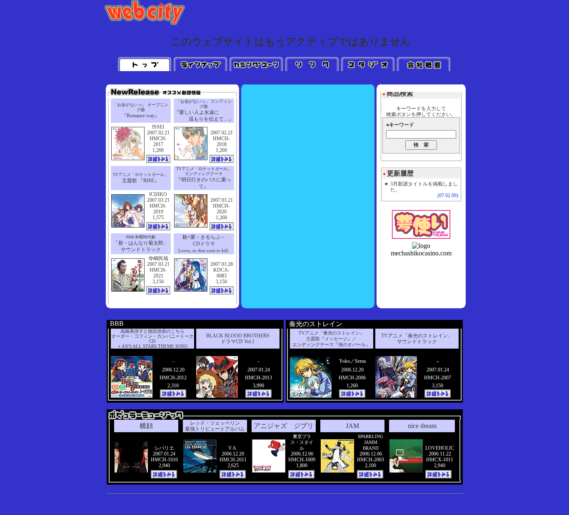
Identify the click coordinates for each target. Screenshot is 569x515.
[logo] (421, 245)
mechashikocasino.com (421, 253)
